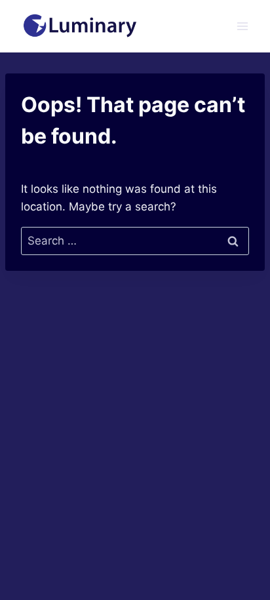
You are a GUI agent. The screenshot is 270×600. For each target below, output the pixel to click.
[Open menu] (242, 26)
